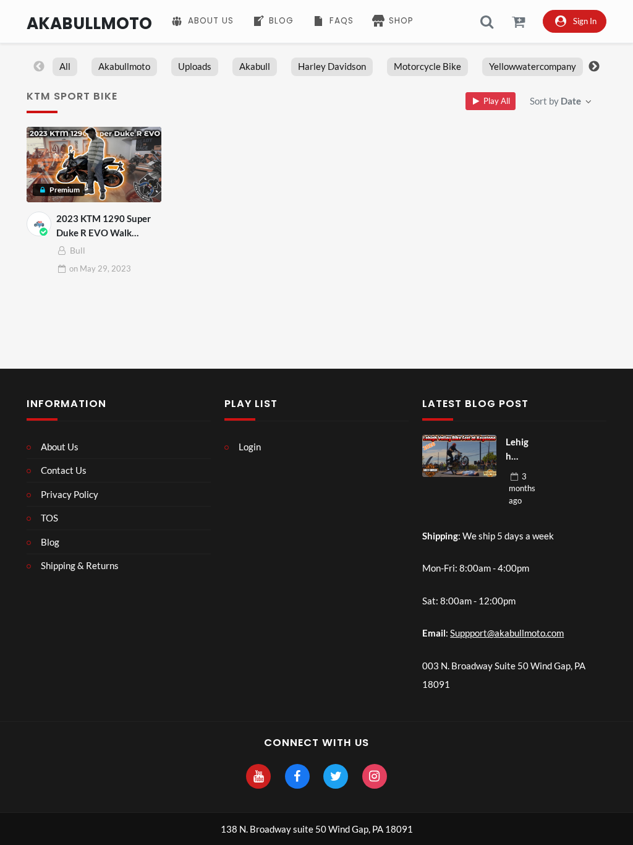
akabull (254, 66)
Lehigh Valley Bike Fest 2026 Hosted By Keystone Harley (519, 449)
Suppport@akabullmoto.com (507, 632)
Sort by (555, 100)
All (64, 66)
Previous (39, 67)
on (100, 268)
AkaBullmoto (89, 23)
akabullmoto (124, 66)
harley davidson (332, 66)
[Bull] (39, 224)
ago (522, 488)
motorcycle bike (427, 66)
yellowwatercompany (532, 66)
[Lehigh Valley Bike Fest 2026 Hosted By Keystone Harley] (459, 456)
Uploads (194, 66)
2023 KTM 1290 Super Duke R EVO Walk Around (103, 226)
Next (594, 67)
